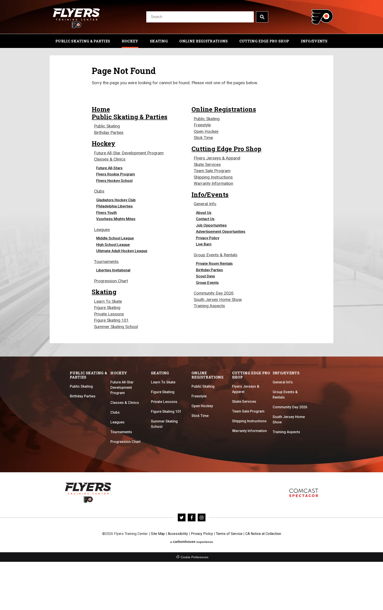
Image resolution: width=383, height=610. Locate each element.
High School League (113, 244)
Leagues (102, 229)
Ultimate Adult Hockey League (121, 251)
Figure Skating (107, 307)
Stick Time (203, 137)
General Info (205, 203)
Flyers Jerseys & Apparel (217, 158)
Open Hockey (206, 131)
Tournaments (106, 261)
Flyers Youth (106, 212)
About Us (203, 212)
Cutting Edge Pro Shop (264, 41)
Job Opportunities (211, 225)
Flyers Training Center (76, 17)
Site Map (158, 534)
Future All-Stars (109, 168)
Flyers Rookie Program (115, 174)
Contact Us (205, 219)
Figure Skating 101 (111, 320)
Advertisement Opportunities (220, 231)
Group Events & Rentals (215, 254)
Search (262, 16)
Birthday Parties (108, 132)
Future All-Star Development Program (129, 152)
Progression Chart (111, 280)
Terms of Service (229, 534)
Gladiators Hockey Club (116, 200)
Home (101, 109)
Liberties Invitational (113, 270)
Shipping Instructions (213, 177)
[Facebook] (192, 517)
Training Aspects (209, 305)
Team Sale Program (212, 170)
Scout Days (205, 276)
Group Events (207, 282)
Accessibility (178, 534)
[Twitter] (182, 517)
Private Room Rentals (214, 263)
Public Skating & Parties (82, 41)
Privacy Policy (207, 238)
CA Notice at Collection (263, 534)
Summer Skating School (116, 326)
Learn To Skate (108, 301)
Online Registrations (203, 41)
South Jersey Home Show (218, 299)
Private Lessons (109, 314)
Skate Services (207, 164)
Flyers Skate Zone (303, 492)
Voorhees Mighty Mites (115, 219)
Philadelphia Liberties (114, 206)
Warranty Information (213, 183)
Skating (159, 41)
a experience (191, 542)
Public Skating (107, 126)
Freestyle (202, 125)
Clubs (99, 191)
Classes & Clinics (109, 159)
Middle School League (115, 238)
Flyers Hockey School (114, 180)
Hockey (130, 41)
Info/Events (314, 41)
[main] (191, 202)
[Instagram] (202, 517)
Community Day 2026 (214, 293)
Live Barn (203, 244)
